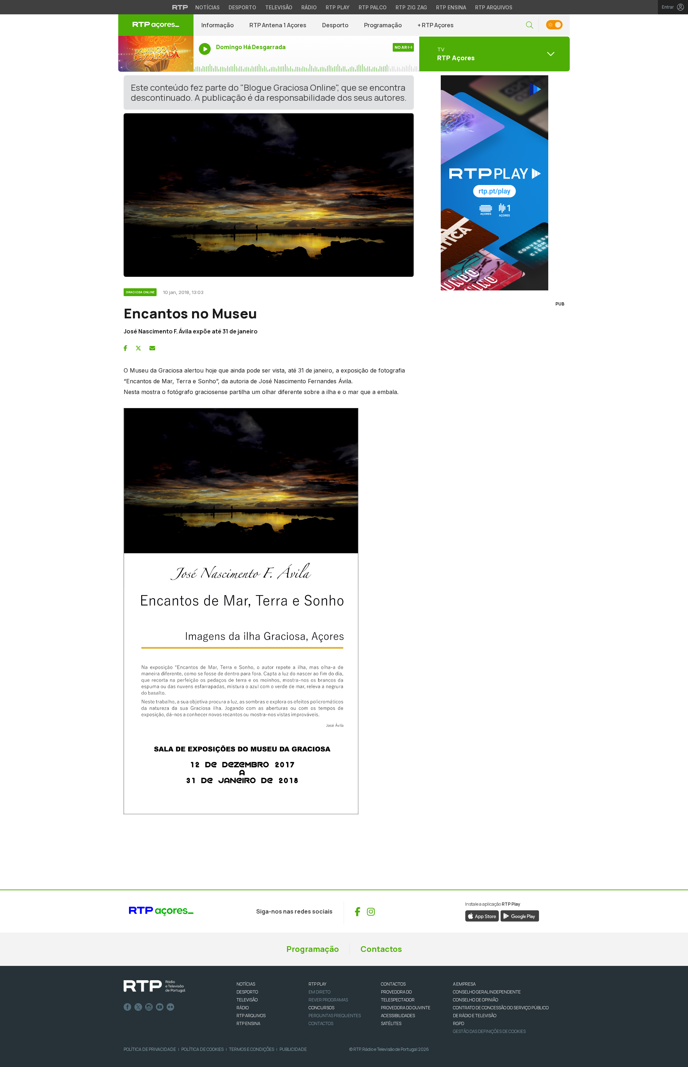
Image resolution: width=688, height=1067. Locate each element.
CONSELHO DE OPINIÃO (475, 1000)
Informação (217, 25)
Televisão (278, 7)
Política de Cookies (202, 1049)
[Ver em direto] (156, 54)
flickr (171, 1007)
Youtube (160, 1007)
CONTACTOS (393, 984)
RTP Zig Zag (411, 7)
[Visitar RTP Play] (494, 182)
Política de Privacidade (150, 1049)
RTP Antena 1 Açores (277, 25)
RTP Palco (373, 7)
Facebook (128, 1007)
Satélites (391, 1023)
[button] (529, 25)
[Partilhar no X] (138, 348)
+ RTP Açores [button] (435, 25)
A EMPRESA (464, 984)
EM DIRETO (319, 992)
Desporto (242, 7)
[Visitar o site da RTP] (180, 7)
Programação (383, 25)
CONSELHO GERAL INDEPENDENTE (487, 992)
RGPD (458, 1023)
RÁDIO (242, 1008)
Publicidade (293, 1049)
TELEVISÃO (247, 1000)
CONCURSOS (321, 1008)
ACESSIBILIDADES (398, 1016)
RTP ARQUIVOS (251, 1016)
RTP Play (338, 7)
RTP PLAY (317, 984)
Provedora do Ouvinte (405, 1008)
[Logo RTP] (154, 986)
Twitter (138, 1007)
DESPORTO (247, 992)
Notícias (207, 7)
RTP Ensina (451, 7)
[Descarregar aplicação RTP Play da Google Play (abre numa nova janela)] (519, 916)
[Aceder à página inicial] (156, 25)
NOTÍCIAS (245, 984)
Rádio (309, 7)
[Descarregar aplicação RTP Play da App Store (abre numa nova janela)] (482, 916)
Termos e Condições (251, 1049)
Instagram (149, 1007)
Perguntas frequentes (335, 1016)
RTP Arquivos (493, 7)
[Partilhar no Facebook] (125, 348)
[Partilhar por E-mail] (152, 348)
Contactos (381, 949)
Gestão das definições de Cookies (489, 1031)
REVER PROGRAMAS (328, 1000)
